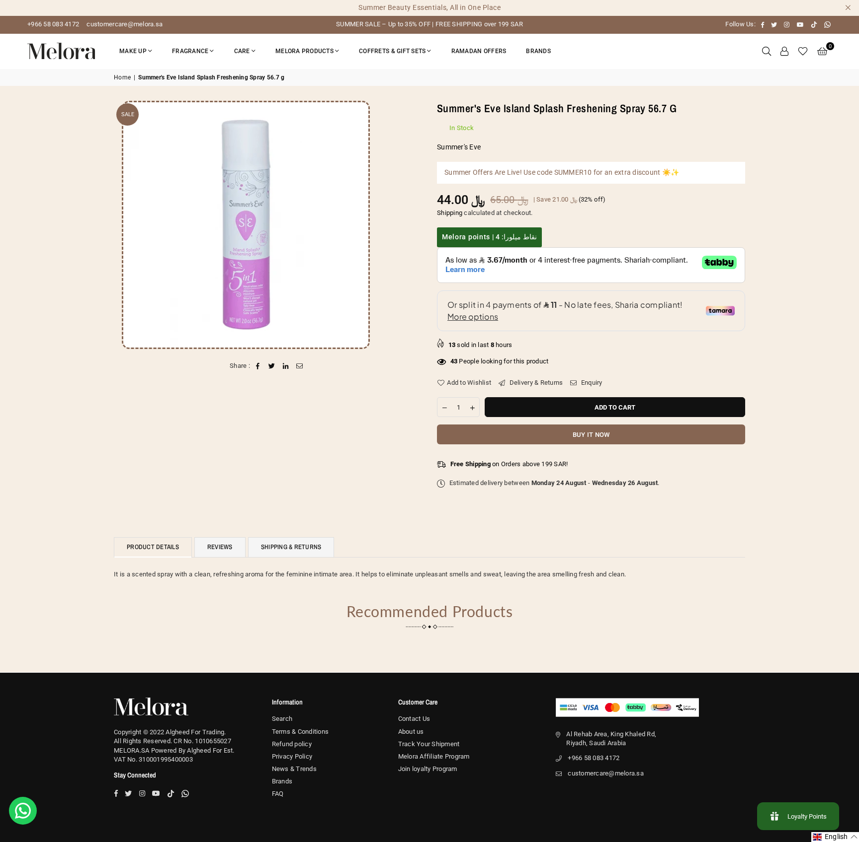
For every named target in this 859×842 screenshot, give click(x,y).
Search (282, 718)
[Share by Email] (300, 365)
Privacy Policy (292, 756)
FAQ (278, 793)
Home (122, 77)
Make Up (133, 51)
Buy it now (591, 434)
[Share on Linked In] (286, 365)
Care (242, 51)
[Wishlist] (802, 51)
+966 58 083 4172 (53, 24)
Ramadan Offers (479, 51)
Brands (538, 51)
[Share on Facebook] (257, 365)
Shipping (449, 212)
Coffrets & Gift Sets (392, 51)
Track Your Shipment (429, 744)
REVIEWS (220, 547)
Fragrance (190, 51)
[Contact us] (23, 811)
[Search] (766, 51)
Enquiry (591, 382)
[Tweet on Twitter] (271, 365)
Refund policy (292, 744)
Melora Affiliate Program (434, 756)
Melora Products (304, 51)
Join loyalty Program (427, 768)
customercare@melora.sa (124, 24)
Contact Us (414, 718)
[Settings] (784, 51)
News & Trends (294, 768)
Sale (127, 114)
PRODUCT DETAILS (153, 547)
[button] (822, 51)
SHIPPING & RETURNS (291, 547)
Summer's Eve (459, 147)
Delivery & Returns (535, 382)
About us (411, 731)
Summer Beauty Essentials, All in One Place (429, 7)
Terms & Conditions (300, 731)
